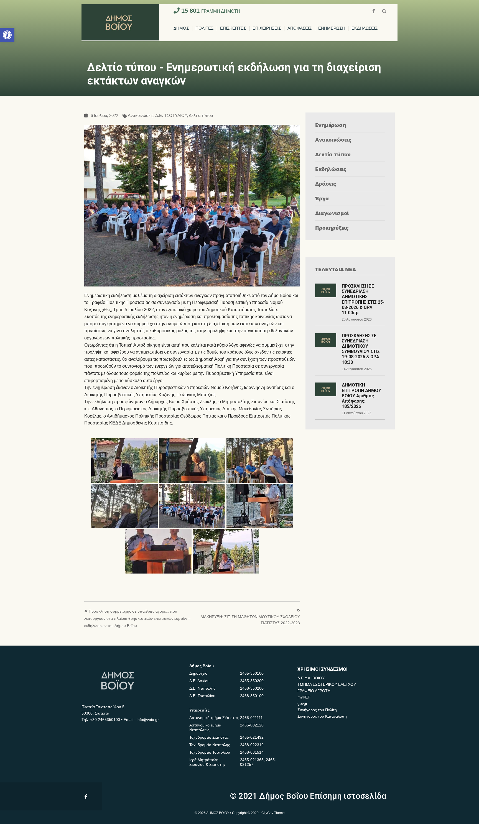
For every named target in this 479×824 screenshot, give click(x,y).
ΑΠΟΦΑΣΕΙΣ (299, 28)
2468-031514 (252, 752)
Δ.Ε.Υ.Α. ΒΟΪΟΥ (311, 678)
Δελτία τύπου (201, 116)
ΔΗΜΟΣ (181, 28)
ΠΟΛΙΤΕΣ (204, 28)
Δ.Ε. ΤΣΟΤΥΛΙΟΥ (171, 116)
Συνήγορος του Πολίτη (317, 710)
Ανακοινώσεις (140, 116)
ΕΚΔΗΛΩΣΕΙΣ (364, 28)
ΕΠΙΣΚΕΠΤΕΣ (233, 28)
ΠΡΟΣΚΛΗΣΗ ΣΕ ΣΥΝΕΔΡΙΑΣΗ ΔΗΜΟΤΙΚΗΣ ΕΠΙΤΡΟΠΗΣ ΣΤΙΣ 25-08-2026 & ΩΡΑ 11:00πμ (363, 299)
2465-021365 (252, 759)
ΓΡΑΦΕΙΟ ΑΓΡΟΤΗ (313, 691)
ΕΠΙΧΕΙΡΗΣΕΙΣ (267, 28)
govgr (302, 703)
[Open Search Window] (384, 11)
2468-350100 (252, 695)
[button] (7, 35)
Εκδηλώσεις (330, 168)
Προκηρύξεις (332, 227)
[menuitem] (181, 28)
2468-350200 (252, 688)
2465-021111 (251, 717)
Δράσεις (325, 183)
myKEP (303, 697)
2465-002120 (252, 725)
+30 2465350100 (105, 719)
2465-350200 (252, 681)
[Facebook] (374, 11)
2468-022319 (252, 745)
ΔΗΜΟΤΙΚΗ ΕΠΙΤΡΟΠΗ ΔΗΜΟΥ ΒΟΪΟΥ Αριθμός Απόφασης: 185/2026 (361, 395)
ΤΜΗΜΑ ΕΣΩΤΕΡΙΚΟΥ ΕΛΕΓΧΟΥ (326, 684)
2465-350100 (252, 673)
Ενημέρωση (330, 124)
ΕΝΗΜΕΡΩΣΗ (331, 28)
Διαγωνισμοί (332, 212)
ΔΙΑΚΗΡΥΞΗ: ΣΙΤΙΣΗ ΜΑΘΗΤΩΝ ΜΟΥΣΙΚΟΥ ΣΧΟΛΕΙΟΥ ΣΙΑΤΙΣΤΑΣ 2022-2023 (250, 620)
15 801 (210, 10)
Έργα (322, 198)
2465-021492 (252, 737)
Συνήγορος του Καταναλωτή (322, 716)
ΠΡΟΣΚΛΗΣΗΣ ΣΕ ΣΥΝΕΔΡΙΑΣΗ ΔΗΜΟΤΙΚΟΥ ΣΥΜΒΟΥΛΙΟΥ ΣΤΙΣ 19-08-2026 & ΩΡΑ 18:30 (361, 349)
